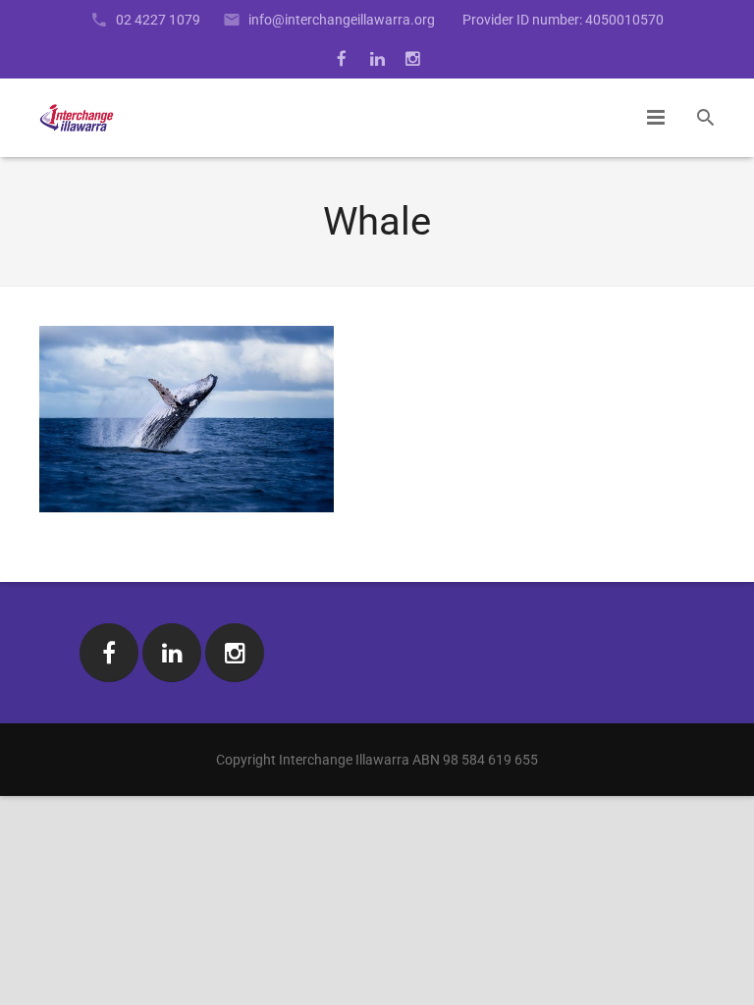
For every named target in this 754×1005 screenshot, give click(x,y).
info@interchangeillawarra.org (341, 19)
